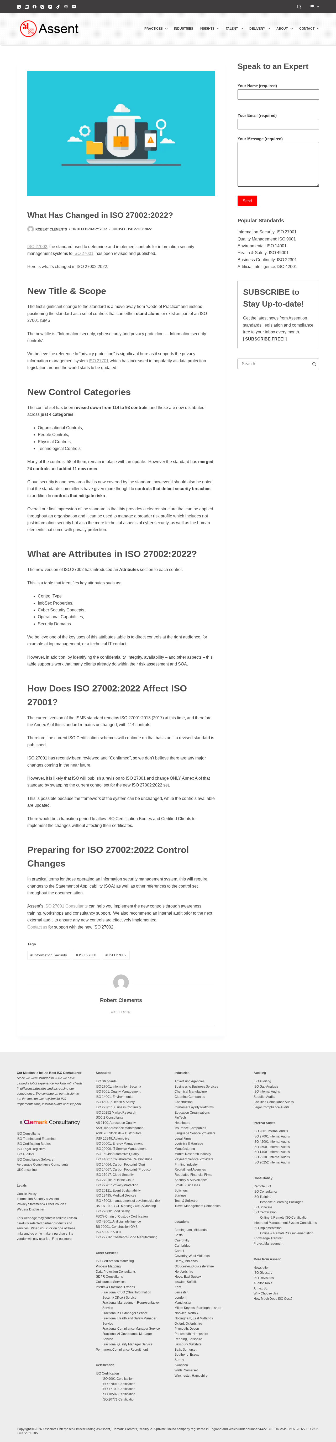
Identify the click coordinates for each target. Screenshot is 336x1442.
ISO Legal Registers (31, 1149)
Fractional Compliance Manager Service (131, 1328)
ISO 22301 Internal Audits (272, 1157)
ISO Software (263, 1207)
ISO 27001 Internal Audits (272, 1136)
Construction (184, 1102)
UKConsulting (27, 1170)
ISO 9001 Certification (118, 1379)
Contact (306, 28)
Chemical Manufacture (191, 1091)
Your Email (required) (257, 115)
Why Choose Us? (266, 1293)
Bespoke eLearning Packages (281, 1202)
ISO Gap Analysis (266, 1086)
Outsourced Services (110, 1282)
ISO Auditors (25, 1154)
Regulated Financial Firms (193, 1175)
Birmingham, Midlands (191, 1230)
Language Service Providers (195, 1133)
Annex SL (260, 1288)
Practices (153, 28)
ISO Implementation (268, 1228)
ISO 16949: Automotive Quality (117, 1154)
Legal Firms (183, 1138)
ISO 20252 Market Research (116, 1112)
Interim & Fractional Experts (115, 1287)
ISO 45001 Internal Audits (272, 1147)
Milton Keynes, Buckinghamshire (198, 1308)
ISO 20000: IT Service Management (121, 1149)
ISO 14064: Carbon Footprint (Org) (120, 1164)
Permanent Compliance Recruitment (122, 1349)
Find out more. (62, 1239)
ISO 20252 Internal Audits (272, 1162)
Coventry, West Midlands (192, 1256)
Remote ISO (262, 1186)
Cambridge (183, 1245)
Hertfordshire (184, 1271)
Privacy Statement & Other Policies (41, 1204)
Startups (180, 1195)
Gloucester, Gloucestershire (194, 1266)
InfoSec (120, 229)
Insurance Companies (190, 1128)
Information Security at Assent (38, 1199)
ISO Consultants (28, 1133)
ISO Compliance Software (35, 1159)
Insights (207, 28)
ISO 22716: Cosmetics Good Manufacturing (127, 1237)
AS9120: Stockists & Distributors (118, 1133)
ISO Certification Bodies (34, 1144)
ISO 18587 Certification (118, 1394)
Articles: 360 (121, 1012)
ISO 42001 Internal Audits (272, 1142)
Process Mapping (108, 1266)
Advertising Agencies (189, 1081)
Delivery (257, 28)
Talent (232, 28)
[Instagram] (42, 7)
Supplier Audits (264, 1097)
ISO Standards (106, 1081)
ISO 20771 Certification (118, 1399)
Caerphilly (182, 1240)
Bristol (179, 1235)
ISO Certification (107, 1373)
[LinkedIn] (27, 7)
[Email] (74, 7)
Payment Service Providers (194, 1159)
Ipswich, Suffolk (186, 1282)
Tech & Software (186, 1201)
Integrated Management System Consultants (285, 1223)
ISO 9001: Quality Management (118, 1091)
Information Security (48, 955)
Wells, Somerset (186, 1370)
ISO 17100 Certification (118, 1389)
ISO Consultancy (265, 1191)
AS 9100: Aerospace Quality (116, 1123)
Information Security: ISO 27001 (267, 232)
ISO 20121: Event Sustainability (118, 1190)
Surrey (179, 1360)
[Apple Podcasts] (66, 7)
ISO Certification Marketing (115, 1261)
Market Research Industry (193, 1154)
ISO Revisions (264, 1278)
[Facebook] (34, 7)
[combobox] (273, 364)
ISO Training (262, 1197)
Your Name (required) (257, 85)
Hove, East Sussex (188, 1276)
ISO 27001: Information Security (118, 1086)
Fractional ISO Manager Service (125, 1313)
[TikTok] (58, 7)
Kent (178, 1287)
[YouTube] (50, 7)
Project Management (268, 1243)
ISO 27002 (37, 246)
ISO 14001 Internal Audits (272, 1152)
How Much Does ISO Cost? (273, 1299)
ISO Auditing (262, 1081)
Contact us (37, 927)
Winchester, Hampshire (191, 1375)
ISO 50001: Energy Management (119, 1143)
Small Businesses (187, 1185)
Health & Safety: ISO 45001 (263, 252)
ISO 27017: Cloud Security (115, 1175)
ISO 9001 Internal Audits (271, 1131)
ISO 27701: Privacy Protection (117, 1185)
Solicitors (181, 1190)
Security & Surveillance (191, 1180)
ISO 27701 (99, 361)
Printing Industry (186, 1164)
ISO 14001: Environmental (114, 1097)
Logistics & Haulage (189, 1143)
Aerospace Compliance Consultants (42, 1164)
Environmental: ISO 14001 (262, 246)
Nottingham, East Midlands (194, 1318)
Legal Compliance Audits (271, 1107)
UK (312, 6)
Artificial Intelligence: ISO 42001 (267, 266)
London (180, 1297)
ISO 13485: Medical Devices (116, 1195)
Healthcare (182, 1123)
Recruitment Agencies (190, 1169)
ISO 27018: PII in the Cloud (115, 1180)
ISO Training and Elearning (36, 1139)
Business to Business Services (196, 1086)
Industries (183, 28)
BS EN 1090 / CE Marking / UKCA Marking (126, 1206)
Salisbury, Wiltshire (188, 1344)
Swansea (181, 1365)
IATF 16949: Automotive (112, 1138)
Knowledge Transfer (268, 1238)
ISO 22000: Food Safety (113, 1211)
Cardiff (179, 1251)
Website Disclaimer (30, 1209)
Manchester (183, 1302)
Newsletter (261, 1268)
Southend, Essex (187, 1354)
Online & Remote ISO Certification (284, 1217)
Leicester (181, 1292)
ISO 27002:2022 (140, 229)
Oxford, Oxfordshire (188, 1323)
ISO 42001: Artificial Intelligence (118, 1221)
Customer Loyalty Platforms (194, 1107)
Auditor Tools (263, 1283)
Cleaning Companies (190, 1097)
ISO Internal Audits (267, 1091)
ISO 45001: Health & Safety (115, 1102)
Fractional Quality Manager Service (127, 1344)
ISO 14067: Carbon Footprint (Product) (123, 1169)
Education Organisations (192, 1112)
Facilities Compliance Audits (274, 1102)
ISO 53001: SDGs (108, 1232)
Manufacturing (185, 1149)
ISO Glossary (263, 1273)
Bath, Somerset (185, 1349)
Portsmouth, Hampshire (191, 1334)
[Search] (299, 7)
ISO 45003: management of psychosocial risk (128, 1201)
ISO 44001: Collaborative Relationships (124, 1159)
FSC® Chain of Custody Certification (122, 1216)
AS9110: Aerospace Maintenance (119, 1128)
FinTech (180, 1117)
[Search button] (314, 364)
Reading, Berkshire (188, 1339)
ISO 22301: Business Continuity (118, 1107)
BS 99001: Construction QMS (117, 1227)
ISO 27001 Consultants (66, 906)
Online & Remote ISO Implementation (286, 1233)
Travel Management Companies (197, 1206)
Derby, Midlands (186, 1261)
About (282, 28)
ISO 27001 (83, 253)
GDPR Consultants (109, 1276)
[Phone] (19, 7)
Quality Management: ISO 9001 (267, 239)
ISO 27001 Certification (118, 1384)
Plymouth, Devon (187, 1328)
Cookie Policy (26, 1194)
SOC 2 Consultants (109, 1117)
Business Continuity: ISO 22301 (267, 260)
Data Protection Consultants (116, 1271)
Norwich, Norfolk (186, 1313)
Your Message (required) (260, 139)
